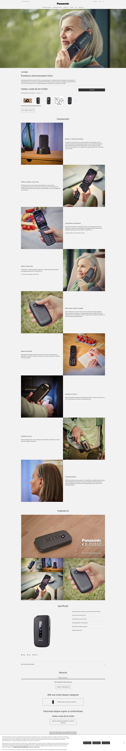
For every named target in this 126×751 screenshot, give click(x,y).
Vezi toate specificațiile (27, 664)
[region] (63, 743)
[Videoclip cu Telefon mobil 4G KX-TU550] (27, 100)
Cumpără (91, 90)
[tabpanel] (63, 685)
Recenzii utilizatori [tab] (63, 677)
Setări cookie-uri (87, 742)
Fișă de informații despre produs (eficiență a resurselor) (63, 733)
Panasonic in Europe (26, 1)
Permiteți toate (106, 742)
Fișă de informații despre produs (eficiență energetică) (63, 732)
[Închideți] (123, 742)
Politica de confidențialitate (34, 747)
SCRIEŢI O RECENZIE (62, 687)
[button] (38, 100)
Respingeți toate (96, 742)
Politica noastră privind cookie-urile (21, 747)
